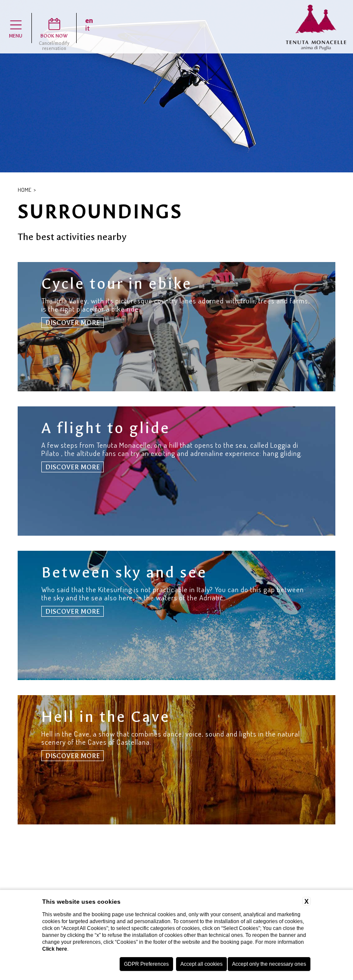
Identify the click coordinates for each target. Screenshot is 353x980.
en (89, 21)
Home (24, 189)
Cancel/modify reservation (54, 46)
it (87, 28)
